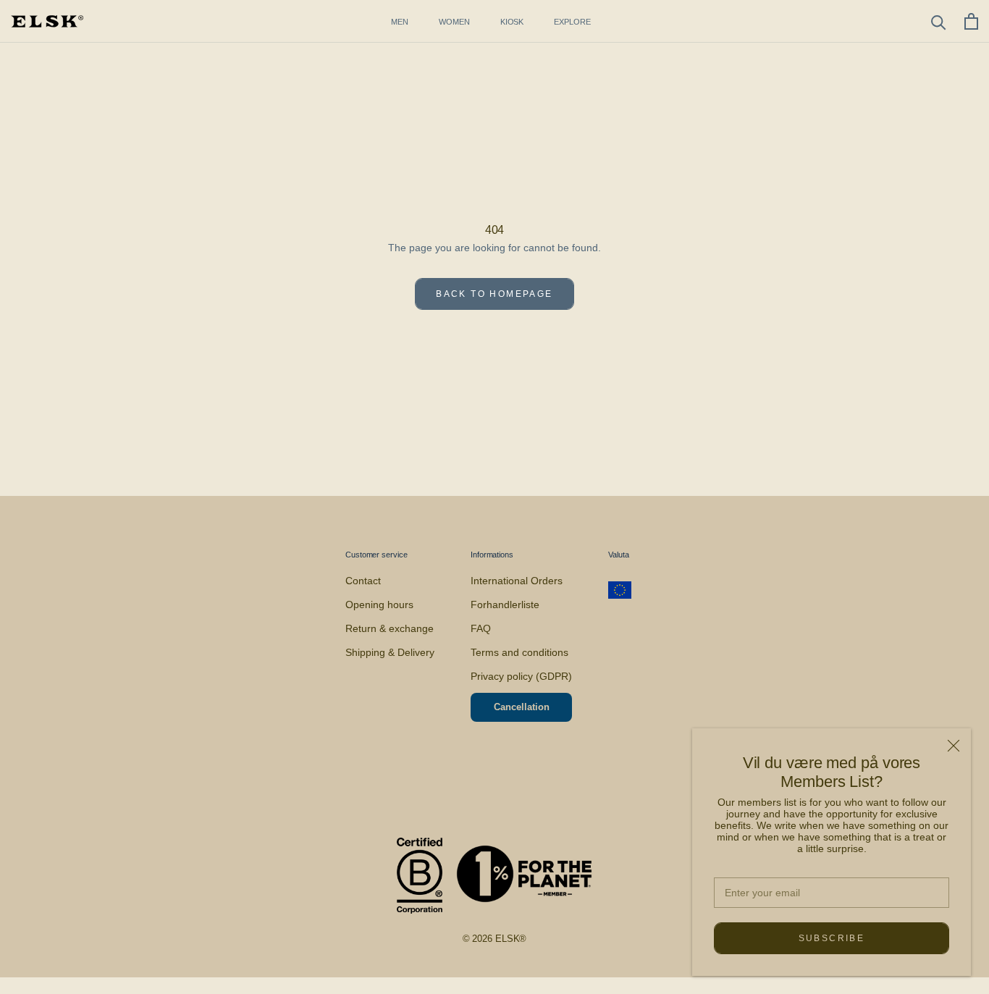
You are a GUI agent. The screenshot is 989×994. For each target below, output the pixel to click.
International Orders (517, 580)
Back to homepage (494, 294)
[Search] (938, 21)
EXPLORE (572, 21)
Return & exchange (389, 628)
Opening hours (379, 604)
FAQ (481, 628)
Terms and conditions (519, 652)
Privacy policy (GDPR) (521, 676)
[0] (971, 21)
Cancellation (522, 707)
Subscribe (832, 938)
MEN (399, 21)
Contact (363, 580)
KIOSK (512, 21)
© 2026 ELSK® (495, 938)
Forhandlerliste (505, 604)
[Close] (953, 745)
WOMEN (454, 21)
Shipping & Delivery (389, 652)
